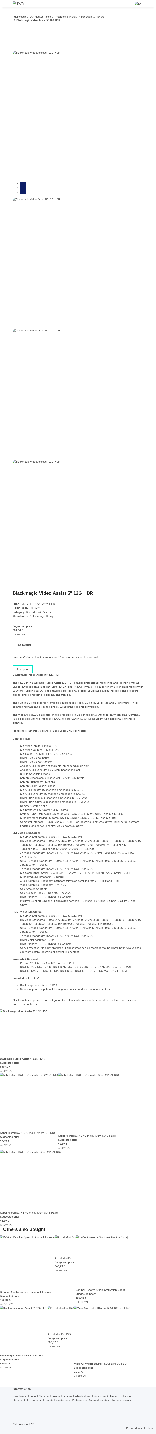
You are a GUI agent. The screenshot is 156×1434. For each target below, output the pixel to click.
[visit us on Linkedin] (16, 1417)
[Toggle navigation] (8, 4)
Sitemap (68, 1395)
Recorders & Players (38, 612)
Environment (35, 1399)
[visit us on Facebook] (16, 1404)
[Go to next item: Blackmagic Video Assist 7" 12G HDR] (16, 28)
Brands (49, 1399)
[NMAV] (18, 3)
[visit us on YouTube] (16, 1408)
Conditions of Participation (72, 1399)
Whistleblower (83, 1395)
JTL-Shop (147, 1427)
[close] (16, 46)
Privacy (56, 1395)
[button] (129, 3)
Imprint (32, 1395)
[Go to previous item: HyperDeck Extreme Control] (22, 28)
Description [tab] (22, 669)
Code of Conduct (99, 1399)
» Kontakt (92, 657)
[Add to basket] (16, 40)
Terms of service (122, 1399)
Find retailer (23, 644)
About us (44, 1395)
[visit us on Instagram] (16, 1412)
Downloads (20, 1395)
